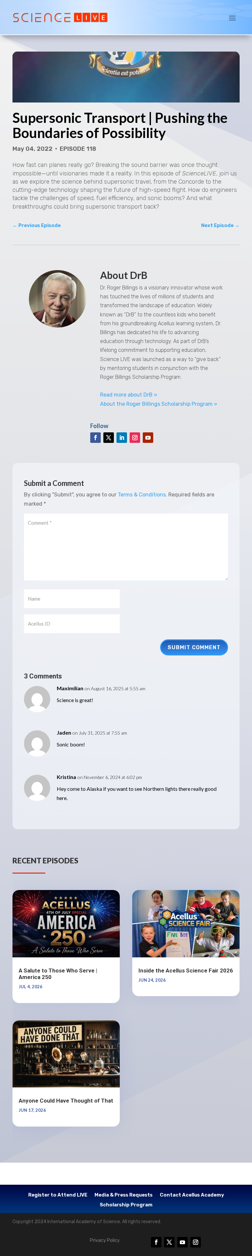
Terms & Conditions (142, 494)
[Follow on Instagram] (135, 437)
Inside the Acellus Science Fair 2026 (185, 970)
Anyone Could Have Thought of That (66, 1100)
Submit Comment (194, 647)
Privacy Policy (105, 1240)
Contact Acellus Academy (192, 1195)
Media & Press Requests (123, 1195)
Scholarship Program (126, 1205)
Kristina (66, 777)
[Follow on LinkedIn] (121, 437)
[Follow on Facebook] (95, 437)
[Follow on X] (108, 437)
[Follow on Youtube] (148, 437)
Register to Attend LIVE (57, 1195)
